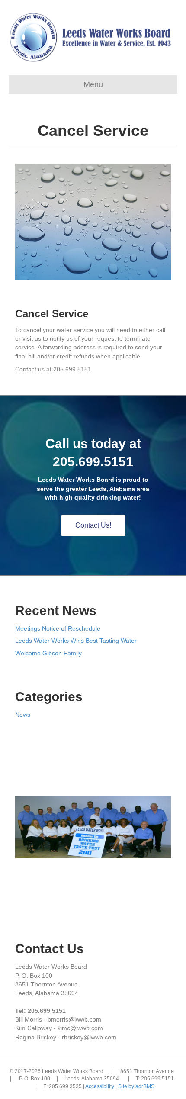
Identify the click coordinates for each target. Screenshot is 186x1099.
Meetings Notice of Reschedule (57, 628)
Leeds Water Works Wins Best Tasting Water (76, 640)
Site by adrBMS (136, 1086)
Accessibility (100, 1086)
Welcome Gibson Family (48, 653)
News (22, 714)
